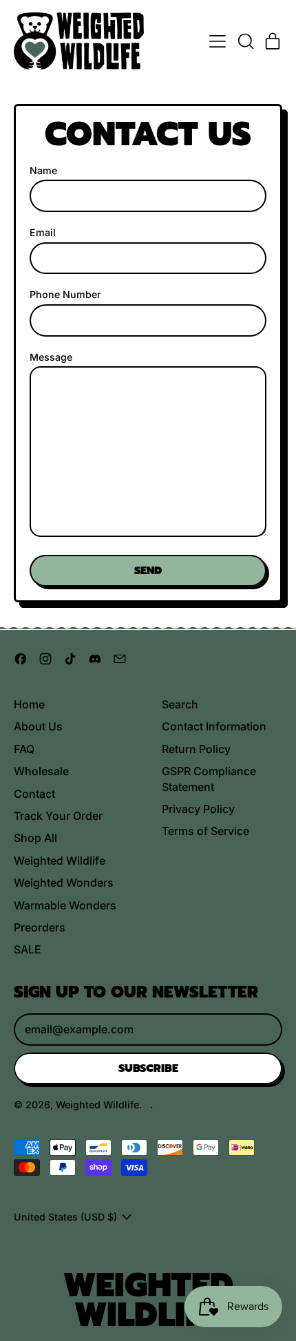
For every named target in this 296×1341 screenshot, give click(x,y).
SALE (27, 949)
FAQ (24, 749)
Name (43, 170)
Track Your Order (58, 816)
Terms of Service (205, 831)
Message (51, 357)
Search (180, 704)
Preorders (39, 927)
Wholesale (41, 771)
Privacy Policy (198, 809)
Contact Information (214, 726)
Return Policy (196, 749)
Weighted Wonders (64, 882)
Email (43, 232)
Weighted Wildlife (59, 860)
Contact (34, 794)
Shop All (35, 838)
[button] (245, 41)
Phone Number (65, 294)
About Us (38, 726)
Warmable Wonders (65, 905)
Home (29, 704)
